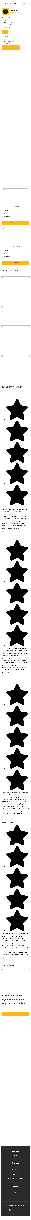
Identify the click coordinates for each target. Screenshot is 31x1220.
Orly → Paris (8, 24)
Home (6, 21)
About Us (7, 28)
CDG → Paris (8, 22)
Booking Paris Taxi (6, 18)
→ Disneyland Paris (10, 26)
